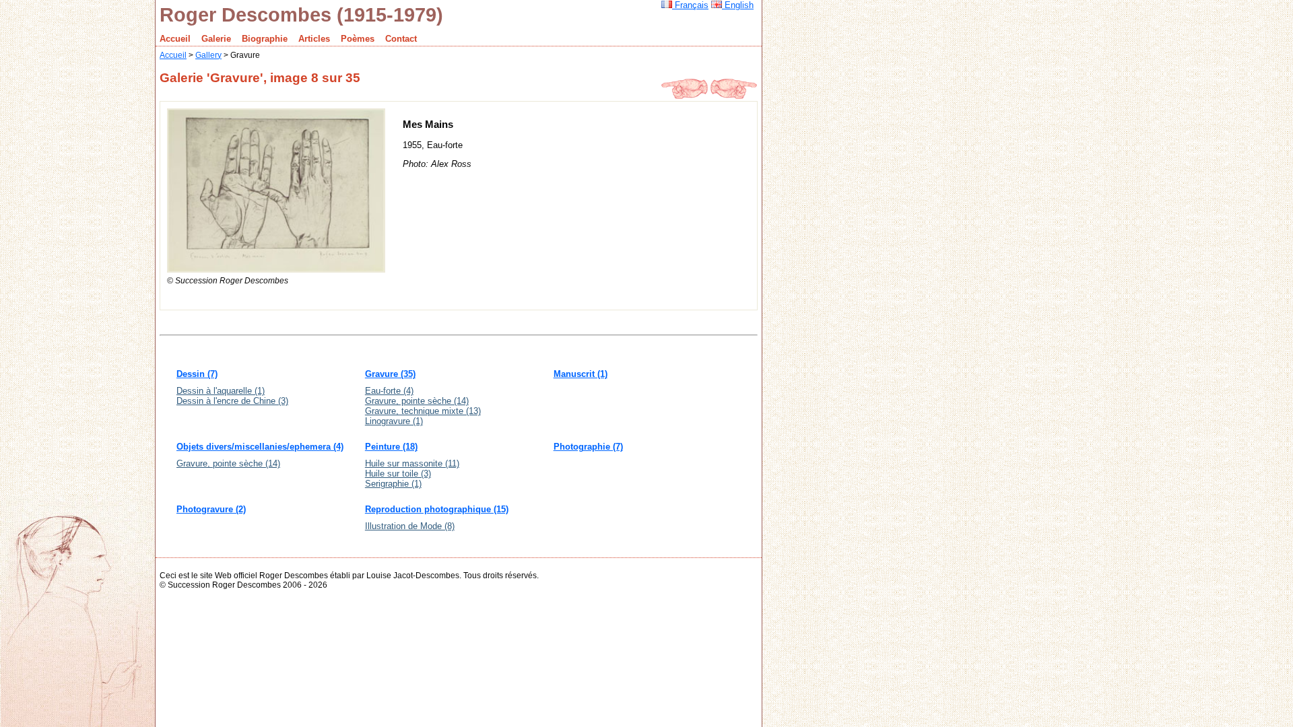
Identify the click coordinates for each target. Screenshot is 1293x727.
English (738, 5)
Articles (314, 39)
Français (690, 5)
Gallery (208, 54)
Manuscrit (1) (580, 374)
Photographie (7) (588, 447)
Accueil (175, 39)
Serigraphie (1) (393, 484)
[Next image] (734, 96)
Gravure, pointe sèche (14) (417, 401)
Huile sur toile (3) (398, 474)
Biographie (265, 39)
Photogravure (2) (211, 509)
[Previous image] (684, 96)
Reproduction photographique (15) (436, 509)
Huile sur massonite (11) (412, 463)
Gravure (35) (390, 374)
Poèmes (357, 39)
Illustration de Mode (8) (410, 526)
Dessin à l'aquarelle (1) (220, 391)
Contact (401, 39)
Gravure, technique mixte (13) (423, 411)
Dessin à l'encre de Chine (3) (232, 401)
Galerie (216, 39)
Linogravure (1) (394, 421)
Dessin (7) (197, 374)
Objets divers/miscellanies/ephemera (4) (259, 447)
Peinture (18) (391, 447)
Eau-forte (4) (389, 391)
